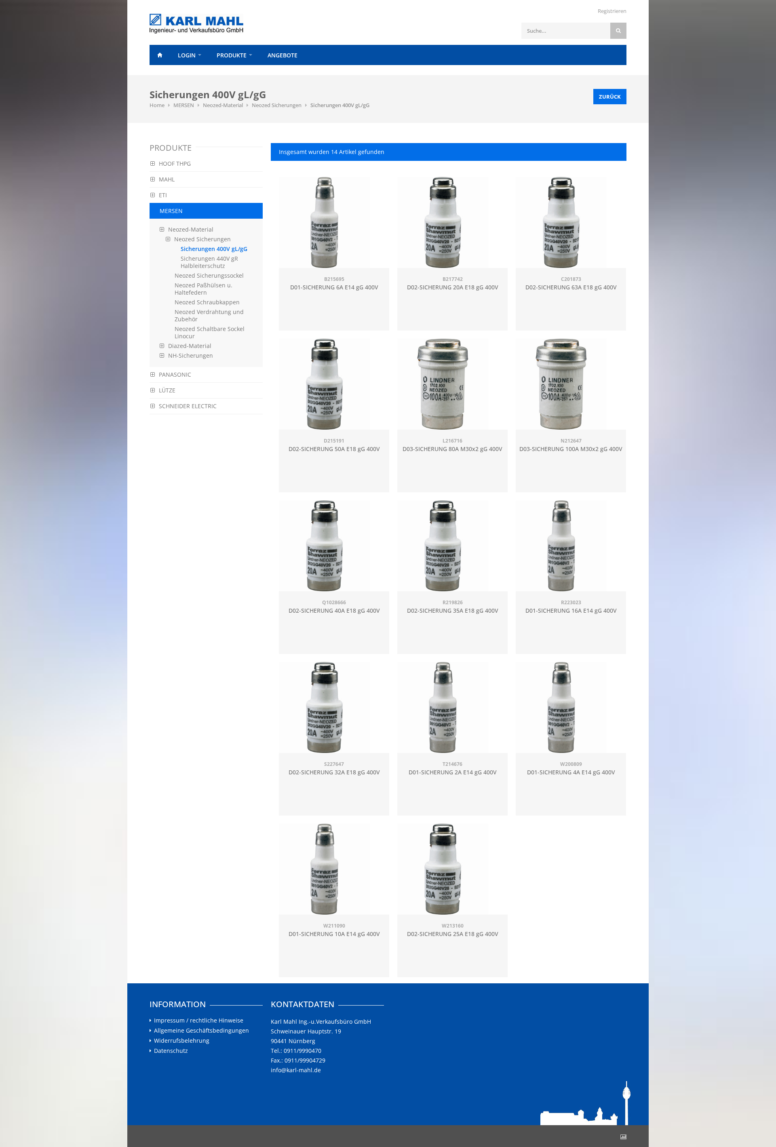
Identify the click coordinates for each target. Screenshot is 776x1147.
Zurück (610, 96)
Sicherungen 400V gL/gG (339, 105)
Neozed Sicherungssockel (209, 275)
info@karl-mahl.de (296, 1070)
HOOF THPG (175, 163)
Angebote (282, 55)
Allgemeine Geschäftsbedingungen (201, 1030)
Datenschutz (171, 1050)
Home (160, 55)
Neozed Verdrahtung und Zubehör (209, 315)
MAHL (167, 179)
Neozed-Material (223, 105)
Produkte (232, 55)
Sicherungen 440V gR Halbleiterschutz (209, 262)
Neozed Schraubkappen (207, 302)
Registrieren (612, 11)
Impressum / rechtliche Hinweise (198, 1020)
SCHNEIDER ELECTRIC (188, 406)
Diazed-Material (189, 346)
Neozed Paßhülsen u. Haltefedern (203, 288)
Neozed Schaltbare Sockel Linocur (210, 332)
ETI (163, 195)
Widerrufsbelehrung (181, 1040)
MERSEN (183, 105)
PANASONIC (175, 374)
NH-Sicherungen (190, 355)
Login (187, 55)
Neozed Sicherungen (277, 105)
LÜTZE (167, 390)
